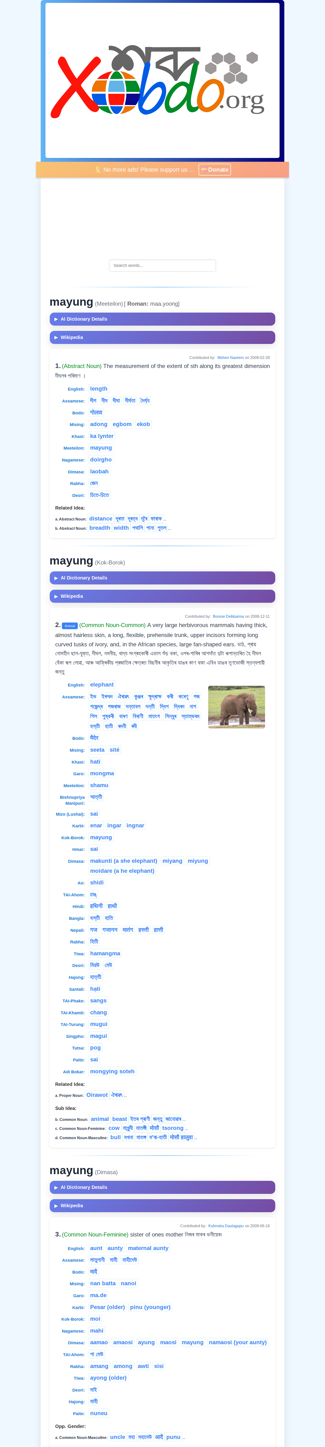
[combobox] (162, 266)
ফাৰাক (156, 518)
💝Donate (217, 169)
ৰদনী (122, 726)
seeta (97, 749)
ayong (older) (108, 1377)
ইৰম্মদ (107, 696)
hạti (95, 989)
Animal (70, 626)
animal (100, 1119)
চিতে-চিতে (99, 495)
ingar (114, 825)
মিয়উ (94, 965)
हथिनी (96, 906)
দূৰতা (120, 518)
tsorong (173, 1128)
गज (93, 930)
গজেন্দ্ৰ (96, 706)
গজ (196, 696)
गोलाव (96, 412)
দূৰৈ (144, 518)
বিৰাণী (138, 716)
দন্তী (150, 706)
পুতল (162, 528)
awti (143, 1366)
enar (96, 825)
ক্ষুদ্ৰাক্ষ (155, 696)
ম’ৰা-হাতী (158, 1137)
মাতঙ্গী (141, 1128)
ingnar (135, 825)
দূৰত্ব (133, 518)
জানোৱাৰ (173, 1119)
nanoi (128, 1283)
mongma (102, 773)
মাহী (113, 1259)
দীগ (93, 400)
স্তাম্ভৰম (190, 716)
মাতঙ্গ (141, 1137)
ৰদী (134, 726)
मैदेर (94, 738)
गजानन (110, 930)
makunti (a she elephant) (123, 861)
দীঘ (105, 400)
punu (173, 1437)
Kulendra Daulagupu (226, 1226)
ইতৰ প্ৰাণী (140, 1119)
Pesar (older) (107, 1307)
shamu (99, 785)
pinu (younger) (150, 1307)
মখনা (128, 1137)
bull (115, 1137)
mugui (99, 1024)
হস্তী (95, 726)
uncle (117, 1437)
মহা (131, 1437)
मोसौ (154, 1128)
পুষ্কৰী (108, 716)
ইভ (93, 696)
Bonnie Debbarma (228, 616)
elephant (102, 684)
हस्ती (143, 930)
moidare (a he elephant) (122, 871)
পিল (93, 716)
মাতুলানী (97, 1259)
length (99, 388)
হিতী (94, 941)
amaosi (123, 1342)
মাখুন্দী (128, 1128)
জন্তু (157, 1119)
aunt (96, 1248)
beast (119, 1119)
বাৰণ (123, 716)
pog (95, 1047)
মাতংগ (154, 716)
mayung (101, 447)
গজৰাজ (114, 706)
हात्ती (158, 930)
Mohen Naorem (230, 358)
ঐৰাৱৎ (123, 696)
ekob (143, 424)
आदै (159, 1437)
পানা (150, 528)
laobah (99, 471)
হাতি (109, 918)
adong (99, 424)
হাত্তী (95, 977)
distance (100, 518)
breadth (99, 528)
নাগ (193, 706)
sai (94, 813)
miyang (172, 861)
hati (95, 761)
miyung (198, 861)
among (123, 1366)
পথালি (137, 528)
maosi (168, 1342)
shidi (97, 882)
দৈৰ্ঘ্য (145, 400)
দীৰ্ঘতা (130, 400)
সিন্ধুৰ (170, 716)
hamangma (105, 953)
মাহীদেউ (130, 1259)
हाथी (112, 906)
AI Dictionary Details (80, 319)
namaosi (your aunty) (238, 1342)
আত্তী (96, 797)
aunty (115, 1248)
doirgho (101, 459)
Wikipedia (68, 337)
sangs (98, 1000)
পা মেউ (96, 1354)
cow (114, 1128)
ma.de (98, 1295)
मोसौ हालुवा (181, 1137)
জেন (94, 483)
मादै (93, 1271)
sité (114, 749)
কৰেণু (183, 696)
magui (98, 1036)
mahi (96, 1330)
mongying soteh (112, 1071)
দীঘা (116, 400)
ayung (146, 1342)
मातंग (128, 930)
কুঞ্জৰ (138, 696)
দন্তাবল (133, 706)
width (121, 528)
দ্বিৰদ (179, 706)
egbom (122, 424)
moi (95, 1318)
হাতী (109, 726)
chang (98, 1012)
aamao (99, 1342)
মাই (93, 1389)
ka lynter (101, 436)
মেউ (108, 965)
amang (99, 1366)
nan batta (103, 1283)
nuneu (99, 1413)
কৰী (170, 696)
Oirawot (97, 1095)
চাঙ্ (93, 894)
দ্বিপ (164, 706)
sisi (159, 1366)
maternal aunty (148, 1248)
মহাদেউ (145, 1437)
